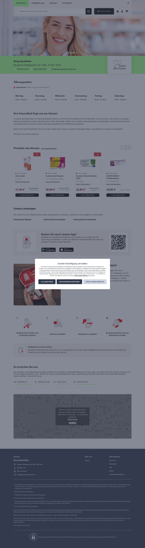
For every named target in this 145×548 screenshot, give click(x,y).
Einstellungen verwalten (95, 282)
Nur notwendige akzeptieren (69, 282)
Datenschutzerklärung (81, 275)
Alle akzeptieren (47, 282)
